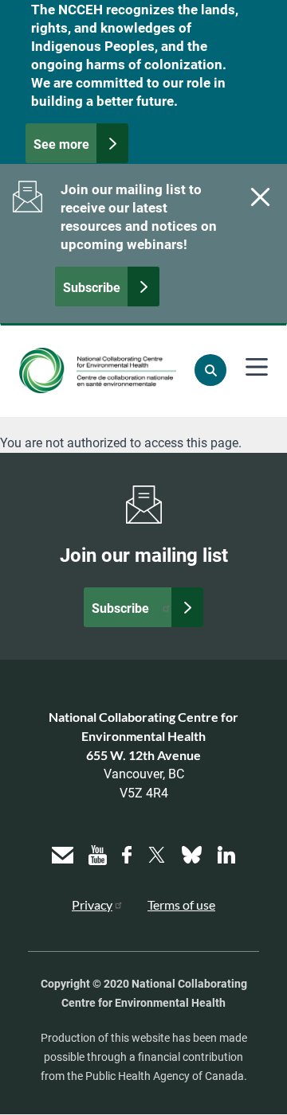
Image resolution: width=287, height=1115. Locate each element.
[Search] (210, 370)
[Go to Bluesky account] (191, 852)
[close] (258, 196)
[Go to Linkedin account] (226, 852)
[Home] (97, 370)
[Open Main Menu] (257, 367)
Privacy (92, 904)
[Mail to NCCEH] (62, 852)
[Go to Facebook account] (127, 852)
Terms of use (181, 904)
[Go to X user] (156, 852)
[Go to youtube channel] (97, 852)
